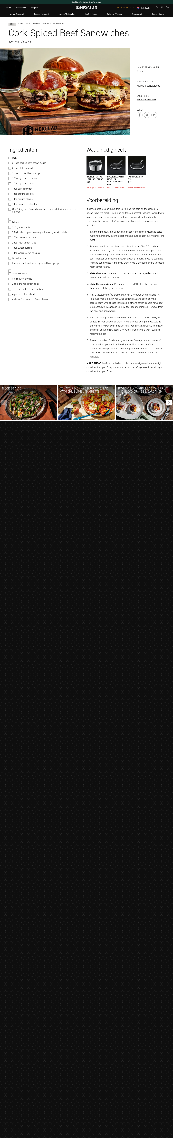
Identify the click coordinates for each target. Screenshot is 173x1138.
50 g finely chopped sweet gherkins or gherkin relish (39, 232)
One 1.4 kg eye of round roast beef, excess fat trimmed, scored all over (44, 210)
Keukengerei (137, 14)
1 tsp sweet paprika (22, 247)
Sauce (15, 222)
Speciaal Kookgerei (41, 14)
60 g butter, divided (22, 278)
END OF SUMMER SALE (126, 8)
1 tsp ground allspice (23, 193)
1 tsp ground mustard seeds (26, 204)
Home (27, 23)
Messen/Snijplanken (67, 14)
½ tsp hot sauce (20, 258)
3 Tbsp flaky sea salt (22, 168)
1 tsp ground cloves (22, 199)
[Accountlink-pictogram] (161, 7)
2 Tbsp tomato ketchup (24, 237)
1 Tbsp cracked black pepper (27, 173)
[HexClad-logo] (86, 8)
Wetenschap (21, 7)
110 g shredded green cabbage (28, 289)
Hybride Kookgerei (16, 14)
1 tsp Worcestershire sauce (26, 253)
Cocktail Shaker (158, 14)
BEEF (15, 157)
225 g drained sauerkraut (25, 283)
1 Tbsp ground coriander (25, 178)
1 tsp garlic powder (22, 188)
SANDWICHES (19, 273)
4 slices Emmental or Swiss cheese (30, 299)
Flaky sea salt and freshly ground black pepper (36, 263)
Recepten (34, 7)
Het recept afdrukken (146, 100)
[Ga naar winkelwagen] (167, 7)
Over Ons (7, 7)
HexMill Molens (91, 14)
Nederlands (145, 8)
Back (21, 23)
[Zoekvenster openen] (156, 7)
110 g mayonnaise (21, 227)
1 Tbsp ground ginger (23, 183)
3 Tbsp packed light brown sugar (29, 163)
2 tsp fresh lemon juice (24, 242)
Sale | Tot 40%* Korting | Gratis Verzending (86, 2)
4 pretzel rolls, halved (23, 294)
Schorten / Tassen (114, 14)
